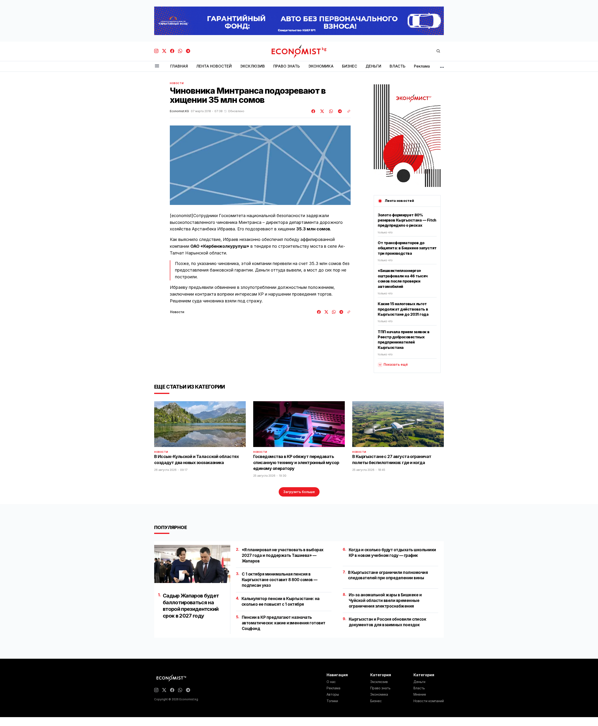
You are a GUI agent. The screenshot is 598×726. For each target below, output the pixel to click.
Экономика (379, 694)
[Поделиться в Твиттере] (321, 111)
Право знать (380, 688)
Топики (332, 701)
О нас (331, 682)
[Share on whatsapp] (330, 111)
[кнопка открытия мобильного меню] (157, 66)
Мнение (419, 694)
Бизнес (376, 701)
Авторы (333, 694)
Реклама (333, 688)
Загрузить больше (299, 492)
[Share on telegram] (339, 111)
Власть (419, 688)
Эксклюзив (379, 682)
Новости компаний (428, 701)
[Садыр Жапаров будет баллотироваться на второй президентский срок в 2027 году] (192, 564)
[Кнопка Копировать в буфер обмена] (347, 111)
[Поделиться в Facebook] (313, 111)
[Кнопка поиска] (438, 51)
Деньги (419, 682)
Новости (177, 83)
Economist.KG (179, 111)
